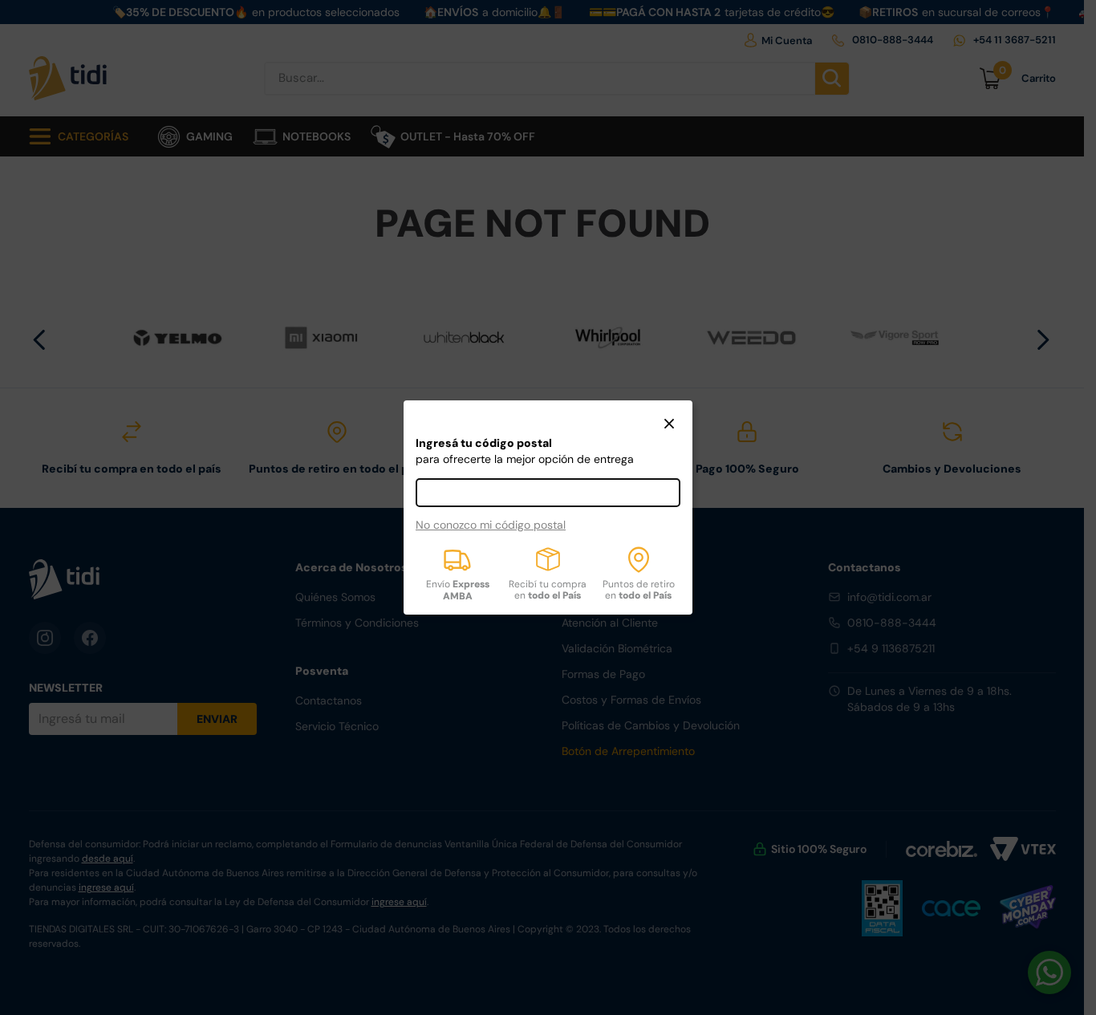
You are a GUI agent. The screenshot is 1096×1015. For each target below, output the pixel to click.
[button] (669, 425)
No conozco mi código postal (491, 524)
